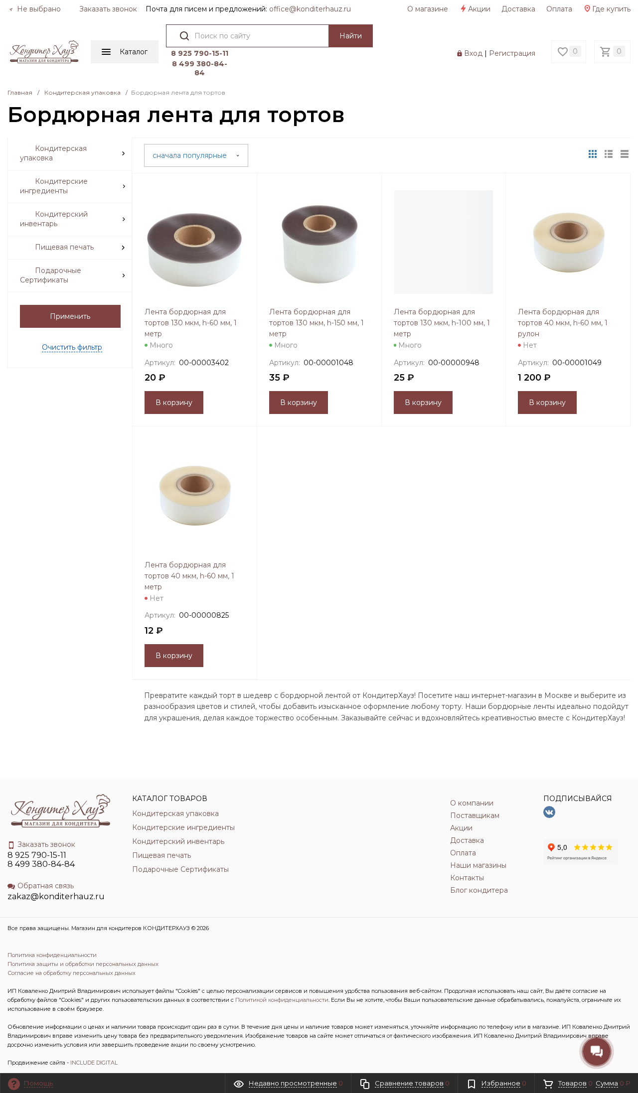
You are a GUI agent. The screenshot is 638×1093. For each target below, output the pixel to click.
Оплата (559, 8)
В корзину (174, 402)
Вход (473, 53)
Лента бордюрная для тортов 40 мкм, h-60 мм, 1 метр (189, 575)
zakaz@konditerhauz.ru (56, 896)
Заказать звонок (108, 8)
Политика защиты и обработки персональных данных (83, 963)
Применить (70, 316)
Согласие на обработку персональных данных (71, 972)
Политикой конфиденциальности (281, 999)
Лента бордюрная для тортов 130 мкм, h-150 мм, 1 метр (316, 322)
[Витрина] (593, 154)
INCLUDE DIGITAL (94, 1062)
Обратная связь (45, 885)
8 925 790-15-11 (199, 53)
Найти (350, 35)
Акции (479, 8)
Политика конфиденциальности (52, 955)
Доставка (518, 8)
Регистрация (512, 53)
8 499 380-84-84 (199, 68)
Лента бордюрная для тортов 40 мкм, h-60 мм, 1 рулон (563, 322)
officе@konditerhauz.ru (310, 8)
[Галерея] (609, 154)
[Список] (625, 154)
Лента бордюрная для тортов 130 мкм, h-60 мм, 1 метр (191, 322)
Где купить (611, 8)
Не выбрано (38, 8)
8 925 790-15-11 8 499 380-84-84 (41, 859)
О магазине (427, 8)
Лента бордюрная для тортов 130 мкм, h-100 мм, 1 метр (442, 322)
